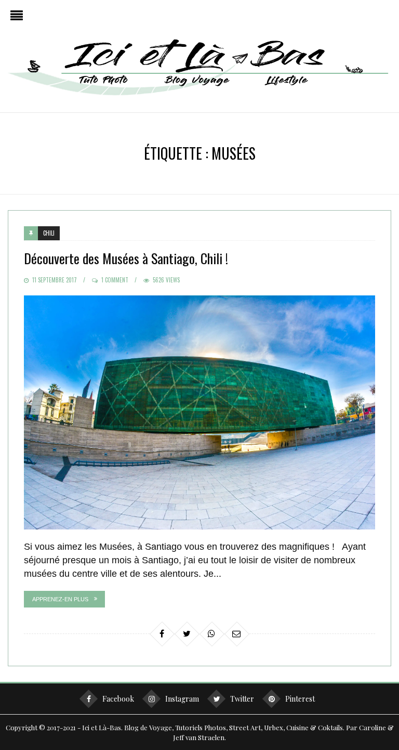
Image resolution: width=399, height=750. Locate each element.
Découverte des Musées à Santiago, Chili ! (126, 258)
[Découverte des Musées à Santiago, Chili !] (199, 412)
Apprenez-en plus (60, 599)
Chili (49, 233)
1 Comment (114, 280)
